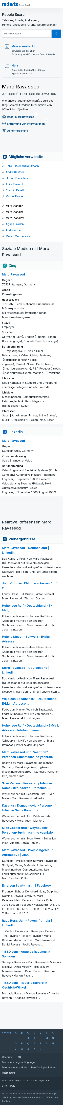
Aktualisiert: (7, 1080)
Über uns (7, 1057)
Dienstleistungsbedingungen (19, 1062)
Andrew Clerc (14, 230)
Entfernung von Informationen (26, 123)
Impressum (8, 1072)
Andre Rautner (15, 172)
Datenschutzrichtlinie (14, 1067)
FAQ (19, 1057)
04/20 (26, 1080)
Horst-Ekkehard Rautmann (22, 166)
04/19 (34, 1080)
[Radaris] (10, 4)
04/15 (12, 1086)
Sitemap (7, 1032)
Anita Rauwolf (14, 184)
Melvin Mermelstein (18, 236)
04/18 (41, 1080)
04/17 (49, 1080)
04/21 (18, 1080)
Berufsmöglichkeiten (43, 1067)
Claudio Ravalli (15, 190)
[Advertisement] (31, 144)
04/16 (5, 1086)
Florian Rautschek (17, 178)
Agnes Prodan (15, 224)
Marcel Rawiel (15, 196)
